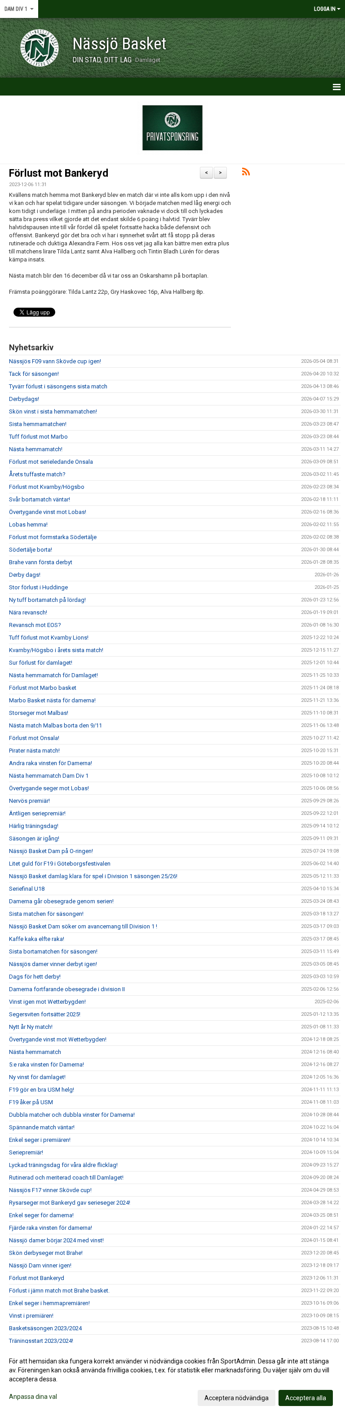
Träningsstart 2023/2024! (41, 1340)
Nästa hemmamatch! (35, 449)
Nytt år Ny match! (31, 1026)
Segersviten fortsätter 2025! (44, 1014)
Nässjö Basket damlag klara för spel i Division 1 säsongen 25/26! (93, 876)
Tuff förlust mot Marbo (38, 436)
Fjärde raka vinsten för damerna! (50, 1227)
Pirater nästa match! (34, 750)
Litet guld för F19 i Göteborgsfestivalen (60, 863)
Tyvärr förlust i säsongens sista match (58, 386)
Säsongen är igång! (34, 838)
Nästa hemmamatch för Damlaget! (53, 675)
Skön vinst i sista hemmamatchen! (53, 411)
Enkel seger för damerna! (41, 1215)
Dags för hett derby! (35, 976)
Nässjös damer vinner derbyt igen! (53, 964)
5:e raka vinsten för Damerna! (46, 1064)
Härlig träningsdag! (33, 826)
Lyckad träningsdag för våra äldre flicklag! (63, 1165)
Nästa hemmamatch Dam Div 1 (48, 775)
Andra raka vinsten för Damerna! (50, 763)
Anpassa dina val (33, 1396)
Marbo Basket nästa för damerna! (52, 700)
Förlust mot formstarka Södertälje (53, 537)
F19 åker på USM (31, 1102)
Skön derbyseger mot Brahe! (46, 1253)
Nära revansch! (28, 612)
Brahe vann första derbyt (40, 562)
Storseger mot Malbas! (38, 713)
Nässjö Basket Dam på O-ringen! (51, 851)
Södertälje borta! (30, 549)
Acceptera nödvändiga (236, 1398)
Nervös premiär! (29, 800)
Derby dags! (24, 574)
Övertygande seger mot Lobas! (49, 788)
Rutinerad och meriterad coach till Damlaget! (66, 1177)
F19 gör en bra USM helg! (41, 1089)
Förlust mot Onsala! (34, 738)
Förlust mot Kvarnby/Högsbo (46, 486)
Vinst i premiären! (31, 1315)
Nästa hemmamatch (35, 1052)
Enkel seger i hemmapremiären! (49, 1303)
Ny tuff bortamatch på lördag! (47, 599)
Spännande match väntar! (42, 1127)
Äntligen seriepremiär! (37, 813)
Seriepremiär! (26, 1152)
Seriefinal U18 (26, 888)
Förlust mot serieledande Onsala (51, 461)
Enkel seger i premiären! (40, 1139)
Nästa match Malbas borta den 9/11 (55, 725)
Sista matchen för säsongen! (46, 913)
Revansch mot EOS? (35, 625)
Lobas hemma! (28, 524)
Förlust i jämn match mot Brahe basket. (59, 1290)
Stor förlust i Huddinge (38, 587)
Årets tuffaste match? (37, 474)
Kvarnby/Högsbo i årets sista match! (56, 650)
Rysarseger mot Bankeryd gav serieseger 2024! (69, 1202)
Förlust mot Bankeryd (58, 173)
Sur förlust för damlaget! (40, 662)
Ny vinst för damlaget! (37, 1077)
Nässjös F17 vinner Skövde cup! (50, 1190)
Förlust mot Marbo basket (42, 687)
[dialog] (172, 1379)
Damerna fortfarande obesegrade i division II (67, 989)
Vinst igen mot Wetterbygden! (47, 1001)
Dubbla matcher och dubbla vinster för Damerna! (72, 1114)
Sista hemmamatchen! (37, 424)
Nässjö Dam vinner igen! (40, 1265)
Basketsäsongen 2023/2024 (45, 1328)
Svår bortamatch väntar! (39, 499)
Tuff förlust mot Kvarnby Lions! (48, 637)
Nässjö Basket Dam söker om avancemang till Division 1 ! (83, 926)
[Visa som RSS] (246, 173)
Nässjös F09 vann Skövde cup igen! (55, 361)
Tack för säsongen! (34, 373)
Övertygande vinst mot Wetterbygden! (57, 1039)
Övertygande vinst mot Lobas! (47, 512)
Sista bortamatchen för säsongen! (53, 951)
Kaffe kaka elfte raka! (36, 939)
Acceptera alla (305, 1398)
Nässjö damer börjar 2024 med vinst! (56, 1240)
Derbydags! (24, 399)
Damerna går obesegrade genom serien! (61, 901)
